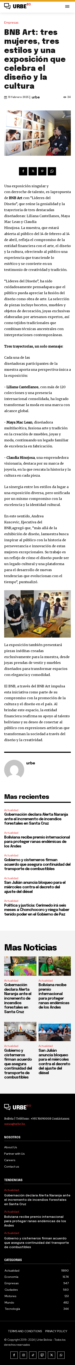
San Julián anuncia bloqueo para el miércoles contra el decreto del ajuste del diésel (34, 887)
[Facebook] (23, 171)
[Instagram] (23, 1355)
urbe (36, 97)
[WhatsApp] (52, 171)
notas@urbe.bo (14, 1124)
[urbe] (14, 770)
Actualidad (11, 810)
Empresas (11, 22)
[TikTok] (32, 1355)
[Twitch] (42, 1355)
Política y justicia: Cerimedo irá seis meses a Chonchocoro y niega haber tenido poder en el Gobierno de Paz (36, 910)
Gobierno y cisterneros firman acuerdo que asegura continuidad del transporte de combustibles (37, 864)
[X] (33, 171)
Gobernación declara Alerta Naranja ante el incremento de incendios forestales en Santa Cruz (36, 819)
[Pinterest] (42, 171)
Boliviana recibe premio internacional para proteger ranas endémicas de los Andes (37, 842)
